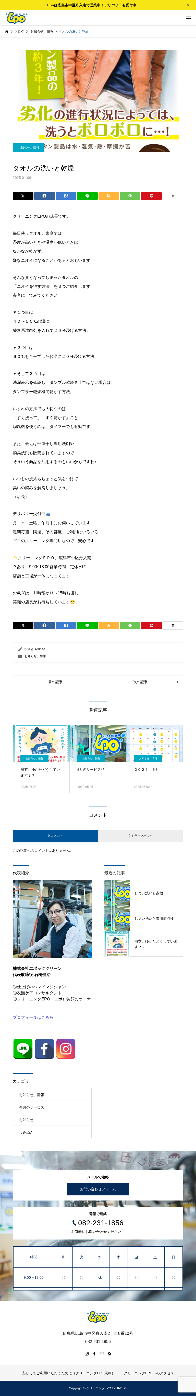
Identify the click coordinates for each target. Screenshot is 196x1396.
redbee (40, 649)
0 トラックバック (141, 836)
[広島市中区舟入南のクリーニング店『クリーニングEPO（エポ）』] (16, 17)
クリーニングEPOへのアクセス (149, 1373)
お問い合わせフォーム (98, 1189)
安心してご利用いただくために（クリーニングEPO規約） (68, 1373)
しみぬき (26, 1132)
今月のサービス (31, 1107)
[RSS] (109, 1353)
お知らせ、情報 (28, 147)
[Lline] (87, 196)
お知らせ (26, 1120)
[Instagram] (86, 1353)
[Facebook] (94, 1353)
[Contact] (101, 1353)
